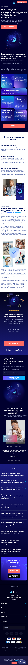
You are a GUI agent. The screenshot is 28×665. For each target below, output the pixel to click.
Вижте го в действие (15, 49)
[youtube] (21, 633)
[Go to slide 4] (11, 460)
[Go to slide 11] (21, 460)
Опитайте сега (9, 27)
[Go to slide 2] (8, 460)
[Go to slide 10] (19, 460)
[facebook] (11, 633)
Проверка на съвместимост (14, 377)
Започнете (14, 126)
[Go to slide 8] (17, 460)
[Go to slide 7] (15, 460)
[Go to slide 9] (18, 460)
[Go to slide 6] (14, 460)
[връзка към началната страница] (14, 2)
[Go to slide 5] (12, 460)
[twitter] (7, 633)
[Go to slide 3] (9, 460)
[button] (14, 474)
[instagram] (16, 633)
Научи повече (14, 456)
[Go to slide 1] (7, 460)
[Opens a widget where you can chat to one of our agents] (22, 662)
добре (14, 663)
